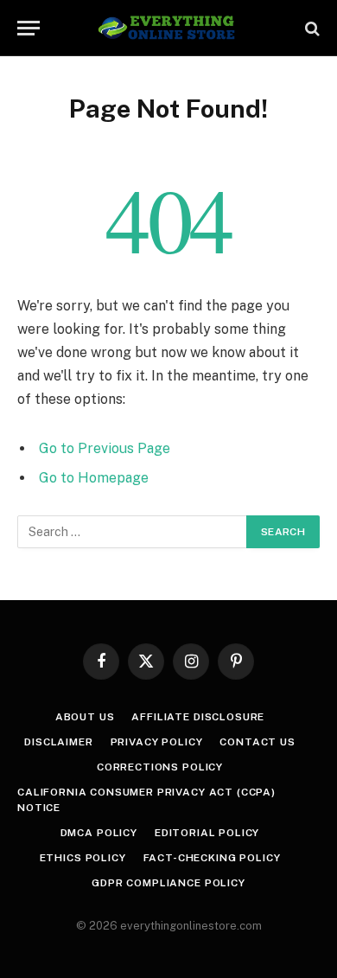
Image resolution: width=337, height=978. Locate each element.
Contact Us (257, 742)
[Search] (311, 28)
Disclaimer (58, 742)
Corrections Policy (160, 767)
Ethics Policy (83, 858)
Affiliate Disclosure (197, 717)
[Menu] (28, 28)
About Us (85, 717)
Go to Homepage (94, 478)
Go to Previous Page (104, 448)
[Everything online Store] (169, 28)
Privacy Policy (157, 742)
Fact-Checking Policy (212, 858)
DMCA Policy (98, 833)
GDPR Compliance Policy (168, 883)
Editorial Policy (207, 833)
